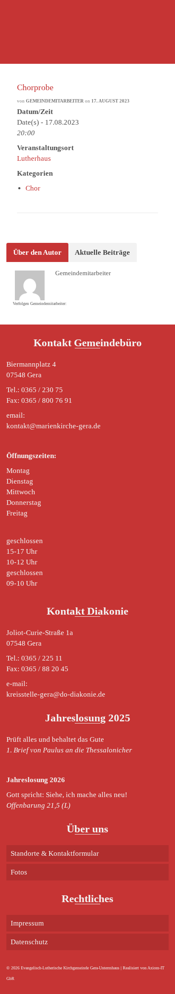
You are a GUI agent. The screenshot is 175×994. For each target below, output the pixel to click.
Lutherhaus (34, 158)
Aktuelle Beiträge (102, 252)
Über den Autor (37, 252)
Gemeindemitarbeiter (55, 100)
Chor (32, 188)
